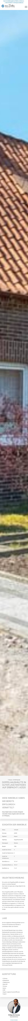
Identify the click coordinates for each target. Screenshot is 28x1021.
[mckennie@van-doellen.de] (14, 1020)
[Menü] (25, 7)
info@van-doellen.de (19, 2)
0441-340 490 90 (9, 2)
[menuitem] (25, 7)
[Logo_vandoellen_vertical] (8, 6)
